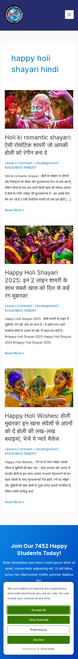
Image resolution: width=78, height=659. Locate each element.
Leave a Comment (18, 163)
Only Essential (38, 620)
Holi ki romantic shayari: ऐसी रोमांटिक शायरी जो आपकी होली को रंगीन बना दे (38, 144)
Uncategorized (46, 163)
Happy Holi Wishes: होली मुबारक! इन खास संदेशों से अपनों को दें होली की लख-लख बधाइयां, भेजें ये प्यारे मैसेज (38, 427)
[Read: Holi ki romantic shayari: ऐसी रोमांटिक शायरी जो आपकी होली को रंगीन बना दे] (39, 109)
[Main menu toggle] (69, 14)
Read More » (14, 209)
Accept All (38, 610)
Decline (38, 640)
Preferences (38, 630)
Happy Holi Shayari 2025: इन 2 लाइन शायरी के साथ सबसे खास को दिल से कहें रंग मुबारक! (37, 284)
